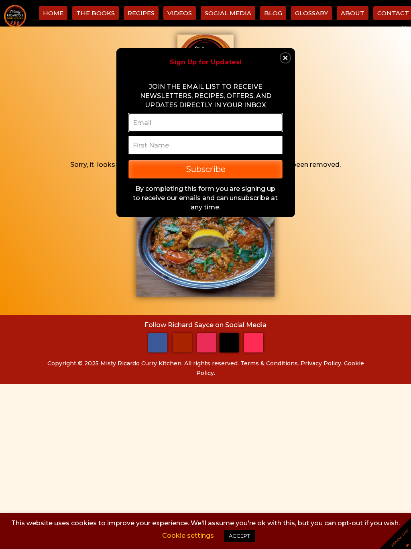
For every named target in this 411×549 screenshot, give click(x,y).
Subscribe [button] (206, 169)
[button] (285, 58)
